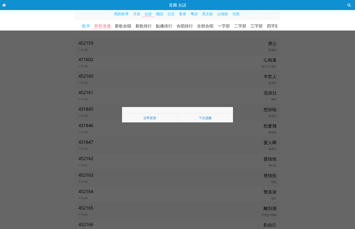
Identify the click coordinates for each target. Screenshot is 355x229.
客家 (182, 13)
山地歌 (222, 13)
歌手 (86, 26)
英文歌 (207, 13)
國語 (159, 13)
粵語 (194, 13)
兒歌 (236, 13)
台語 (148, 13)
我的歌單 (121, 13)
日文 (171, 13)
